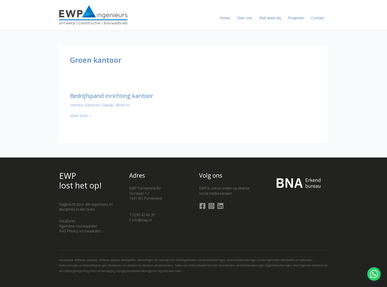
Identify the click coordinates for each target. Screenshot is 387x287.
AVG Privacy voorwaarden (80, 231)
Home (225, 17)
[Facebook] (202, 206)
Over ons (244, 17)
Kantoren (92, 105)
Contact (317, 17)
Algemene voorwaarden (78, 226)
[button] (374, 274)
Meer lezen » (80, 115)
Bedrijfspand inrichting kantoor (111, 96)
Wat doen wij (270, 17)
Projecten (296, 17)
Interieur (77, 105)
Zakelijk (107, 105)
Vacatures (67, 220)
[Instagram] (211, 206)
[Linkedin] (220, 206)
